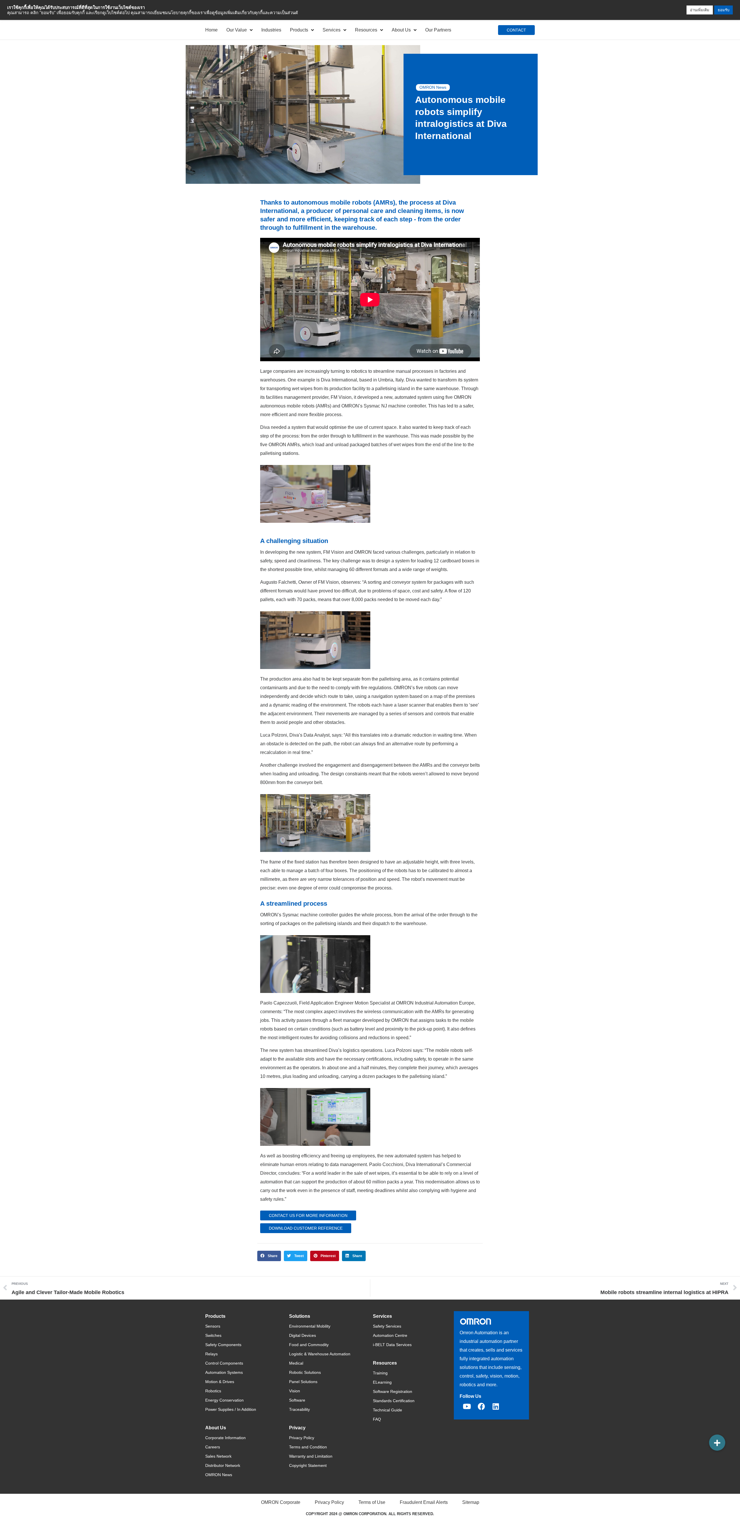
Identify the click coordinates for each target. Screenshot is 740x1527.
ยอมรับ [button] (723, 10)
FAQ (377, 1419)
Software (297, 1400)
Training (380, 1373)
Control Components (224, 1363)
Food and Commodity (309, 1344)
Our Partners (438, 29)
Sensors (212, 1326)
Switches (213, 1335)
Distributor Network (222, 1465)
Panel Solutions (303, 1381)
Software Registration (392, 1391)
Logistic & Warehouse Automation (319, 1354)
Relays (211, 1354)
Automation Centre (390, 1335)
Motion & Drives (219, 1381)
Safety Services (387, 1326)
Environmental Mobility (309, 1326)
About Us (401, 29)
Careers (212, 1447)
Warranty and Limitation (310, 1456)
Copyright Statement (308, 1465)
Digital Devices (302, 1335)
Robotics (213, 1391)
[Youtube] (467, 1406)
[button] (269, 1256)
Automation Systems (224, 1372)
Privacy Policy (301, 1437)
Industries (271, 29)
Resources (366, 29)
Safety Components (223, 1344)
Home (211, 29)
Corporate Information (225, 1437)
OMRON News (432, 87)
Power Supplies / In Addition (230, 1409)
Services (332, 29)
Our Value (236, 29)
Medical (296, 1363)
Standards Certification (394, 1400)
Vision (294, 1391)
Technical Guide (387, 1410)
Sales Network (218, 1456)
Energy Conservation (224, 1400)
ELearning (382, 1382)
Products (299, 29)
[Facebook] (481, 1406)
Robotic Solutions (305, 1372)
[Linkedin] (496, 1406)
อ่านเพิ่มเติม (699, 10)
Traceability (299, 1409)
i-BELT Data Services (392, 1344)
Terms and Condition (308, 1447)
